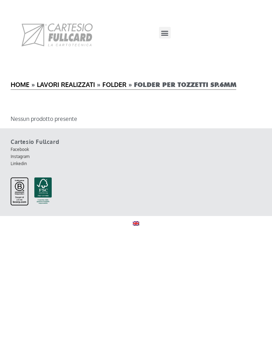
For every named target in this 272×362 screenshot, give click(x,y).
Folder (114, 84)
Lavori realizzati (66, 84)
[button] (165, 33)
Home (20, 84)
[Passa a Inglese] (136, 223)
